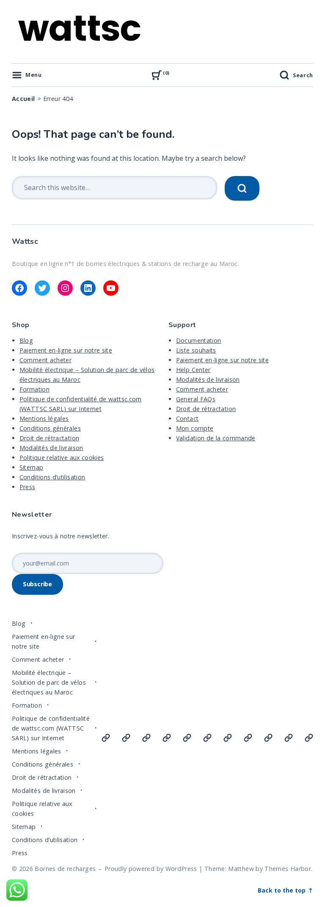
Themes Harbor (287, 869)
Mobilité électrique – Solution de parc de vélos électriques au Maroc (49, 682)
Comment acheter (45, 360)
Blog (26, 340)
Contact (187, 418)
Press (27, 487)
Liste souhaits (196, 350)
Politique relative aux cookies (61, 458)
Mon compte (195, 428)
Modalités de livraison (51, 448)
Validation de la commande (216, 438)
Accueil (23, 99)
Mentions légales (44, 418)
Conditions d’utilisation (52, 477)
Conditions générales (50, 428)
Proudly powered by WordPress (151, 869)
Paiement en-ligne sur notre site (65, 350)
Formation (34, 389)
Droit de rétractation (49, 438)
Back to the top (282, 890)
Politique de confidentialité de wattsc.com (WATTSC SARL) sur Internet (51, 728)
